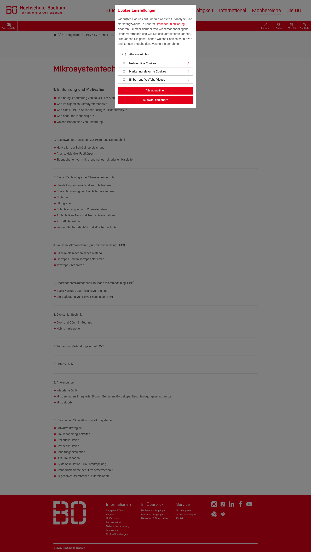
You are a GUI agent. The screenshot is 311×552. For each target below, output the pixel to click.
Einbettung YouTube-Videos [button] (147, 79)
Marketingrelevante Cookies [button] (147, 71)
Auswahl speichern (155, 100)
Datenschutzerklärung (170, 24)
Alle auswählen (139, 54)
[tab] (157, 63)
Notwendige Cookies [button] (142, 63)
